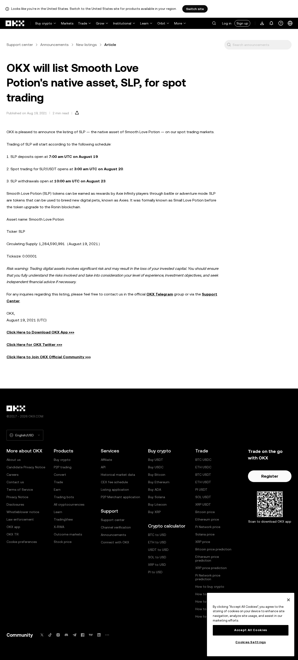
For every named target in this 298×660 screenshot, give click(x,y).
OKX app (13, 527)
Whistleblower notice (23, 512)
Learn (144, 23)
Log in (226, 23)
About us (13, 460)
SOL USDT (203, 497)
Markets (67, 23)
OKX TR (13, 534)
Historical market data (118, 474)
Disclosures (15, 504)
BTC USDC (203, 460)
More (178, 23)
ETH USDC (203, 467)
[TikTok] (50, 635)
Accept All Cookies (250, 630)
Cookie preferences (22, 542)
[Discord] (66, 635)
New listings (86, 44)
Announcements (54, 44)
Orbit (161, 23)
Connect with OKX (115, 542)
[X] (42, 635)
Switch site (195, 9)
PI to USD (155, 572)
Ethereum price (207, 519)
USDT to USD (158, 550)
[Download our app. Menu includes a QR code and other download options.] (262, 23)
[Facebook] (83, 635)
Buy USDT (155, 460)
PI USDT (201, 489)
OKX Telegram (159, 294)
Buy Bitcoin (156, 474)
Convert (60, 474)
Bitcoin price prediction (213, 549)
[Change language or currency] (290, 23)
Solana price (204, 534)
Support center (20, 44)
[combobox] (261, 44)
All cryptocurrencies (69, 504)
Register (269, 476)
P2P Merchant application (120, 497)
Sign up (242, 23)
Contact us (15, 482)
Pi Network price (207, 527)
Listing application (115, 489)
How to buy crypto (209, 586)
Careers (12, 474)
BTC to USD (157, 535)
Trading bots (64, 497)
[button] (214, 23)
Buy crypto (43, 23)
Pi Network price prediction (207, 577)
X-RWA (59, 527)
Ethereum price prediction (207, 558)
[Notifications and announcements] (271, 23)
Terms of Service (20, 489)
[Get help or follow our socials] (280, 23)
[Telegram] (74, 635)
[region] (250, 624)
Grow (100, 23)
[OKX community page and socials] (107, 635)
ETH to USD (157, 542)
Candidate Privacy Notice (26, 467)
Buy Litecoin (157, 504)
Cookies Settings (250, 642)
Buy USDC (155, 467)
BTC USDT (203, 474)
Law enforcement (20, 519)
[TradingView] (91, 635)
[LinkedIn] (99, 635)
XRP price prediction (211, 568)
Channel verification (116, 527)
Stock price (62, 542)
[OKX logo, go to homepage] (15, 23)
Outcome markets (68, 534)
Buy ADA (154, 489)
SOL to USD (157, 557)
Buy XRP (154, 512)
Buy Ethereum (158, 482)
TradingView (63, 519)
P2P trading (62, 467)
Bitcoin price (205, 512)
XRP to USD (157, 564)
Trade (82, 23)
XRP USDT (203, 504)
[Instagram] (58, 635)
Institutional (122, 23)
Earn (57, 489)
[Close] (288, 600)
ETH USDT (203, 482)
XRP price (202, 542)
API (103, 467)
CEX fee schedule (114, 482)
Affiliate (106, 460)
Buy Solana (156, 497)
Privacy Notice (17, 497)
